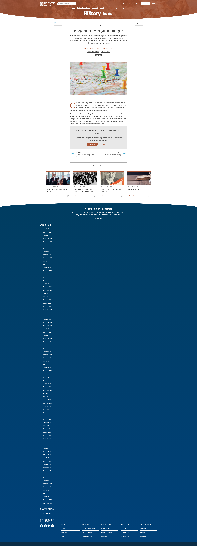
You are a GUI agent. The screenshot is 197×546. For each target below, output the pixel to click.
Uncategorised (47, 513)
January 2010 (47, 496)
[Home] (48, 4)
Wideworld (143, 536)
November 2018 (47, 354)
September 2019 (47, 341)
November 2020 (47, 322)
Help (137, 3)
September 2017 (47, 374)
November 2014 (47, 419)
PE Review (124, 528)
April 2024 (46, 261)
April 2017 (46, 377)
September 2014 (47, 422)
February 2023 (47, 280)
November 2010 (47, 483)
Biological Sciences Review (89, 528)
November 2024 (47, 254)
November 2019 (47, 338)
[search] (66, 3)
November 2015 (47, 403)
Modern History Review (83, 8)
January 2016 (47, 400)
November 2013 (47, 435)
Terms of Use (63, 544)
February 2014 (47, 429)
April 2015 (46, 409)
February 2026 (47, 232)
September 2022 (47, 290)
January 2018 (47, 367)
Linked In (98, 55)
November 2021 (47, 306)
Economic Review (106, 524)
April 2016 (46, 393)
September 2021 (47, 309)
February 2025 (47, 248)
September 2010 (47, 487)
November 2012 (47, 451)
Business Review (87, 532)
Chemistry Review (87, 536)
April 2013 (46, 441)
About (62, 536)
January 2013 (47, 448)
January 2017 (47, 383)
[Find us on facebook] (41, 525)
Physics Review (125, 532)
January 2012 (47, 464)
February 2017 (47, 380)
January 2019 (47, 351)
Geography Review (106, 532)
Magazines (64, 524)
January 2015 (47, 416)
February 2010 (47, 493)
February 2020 (47, 332)
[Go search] (74, 3)
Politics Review (125, 536)
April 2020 (46, 329)
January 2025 (47, 251)
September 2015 (47, 406)
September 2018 (47, 358)
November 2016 (47, 387)
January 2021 (47, 319)
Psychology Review (145, 524)
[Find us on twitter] (45, 525)
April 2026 (46, 229)
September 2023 (47, 274)
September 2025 (47, 241)
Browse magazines (128, 3)
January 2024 (47, 267)
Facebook (101, 55)
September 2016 (47, 390)
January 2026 (47, 235)
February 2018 (47, 364)
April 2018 (46, 361)
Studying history (105, 51)
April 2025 (46, 245)
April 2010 (46, 490)
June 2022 (46, 293)
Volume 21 (95, 8)
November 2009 (47, 500)
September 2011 (47, 471)
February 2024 (47, 264)
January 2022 (47, 303)
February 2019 (47, 348)
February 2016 (47, 396)
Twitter (96, 55)
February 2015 (47, 412)
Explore (63, 528)
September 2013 (47, 438)
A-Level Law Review (87, 524)
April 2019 (46, 345)
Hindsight (104, 536)
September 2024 (47, 258)
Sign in (153, 3)
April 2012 (46, 458)
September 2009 (47, 503)
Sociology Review (145, 532)
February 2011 (47, 477)
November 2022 (47, 287)
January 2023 (47, 283)
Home (73, 8)
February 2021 (47, 316)
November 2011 (47, 467)
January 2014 (47, 432)
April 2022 (46, 296)
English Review (105, 528)
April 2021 (46, 312)
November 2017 (47, 371)
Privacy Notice (82, 544)
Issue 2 (102, 8)
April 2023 (46, 277)
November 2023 (47, 271)
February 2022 (47, 300)
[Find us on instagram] (52, 525)
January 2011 (47, 480)
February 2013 (47, 445)
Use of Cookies (72, 544)
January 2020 (47, 335)
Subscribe (145, 3)
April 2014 (46, 425)
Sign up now (98, 218)
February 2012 (47, 461)
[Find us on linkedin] (48, 525)
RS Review (143, 528)
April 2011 (46, 474)
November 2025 (47, 238)
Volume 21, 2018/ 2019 (102, 48)
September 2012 (47, 454)
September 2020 (47, 325)
